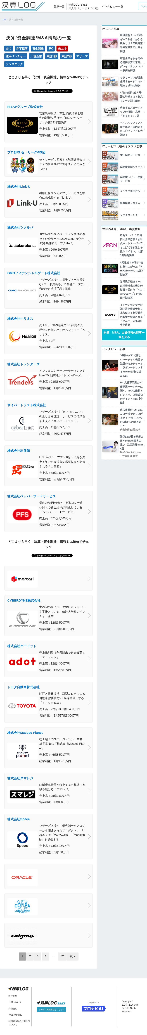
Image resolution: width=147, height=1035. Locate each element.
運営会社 (12, 996)
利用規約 (12, 1008)
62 (62, 956)
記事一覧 (59, 6)
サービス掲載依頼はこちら (51, 1009)
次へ (73, 956)
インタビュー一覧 (112, 6)
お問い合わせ (14, 1002)
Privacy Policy (15, 1015)
